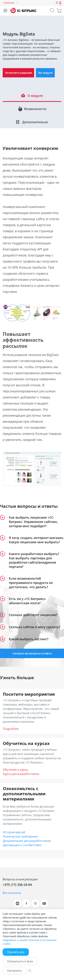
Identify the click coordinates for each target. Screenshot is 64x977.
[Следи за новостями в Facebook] (26, 903)
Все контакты (12, 893)
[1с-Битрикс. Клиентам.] (23, 10)
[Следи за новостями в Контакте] (18, 903)
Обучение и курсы (15, 770)
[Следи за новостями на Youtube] (44, 903)
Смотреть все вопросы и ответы (31, 653)
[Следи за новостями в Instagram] (35, 903)
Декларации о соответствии (22, 845)
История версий (14, 832)
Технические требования (20, 836)
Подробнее (11, 729)
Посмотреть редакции (18, 72)
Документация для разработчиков (26, 841)
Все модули (45, 72)
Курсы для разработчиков (21, 774)
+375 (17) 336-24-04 (17, 884)
